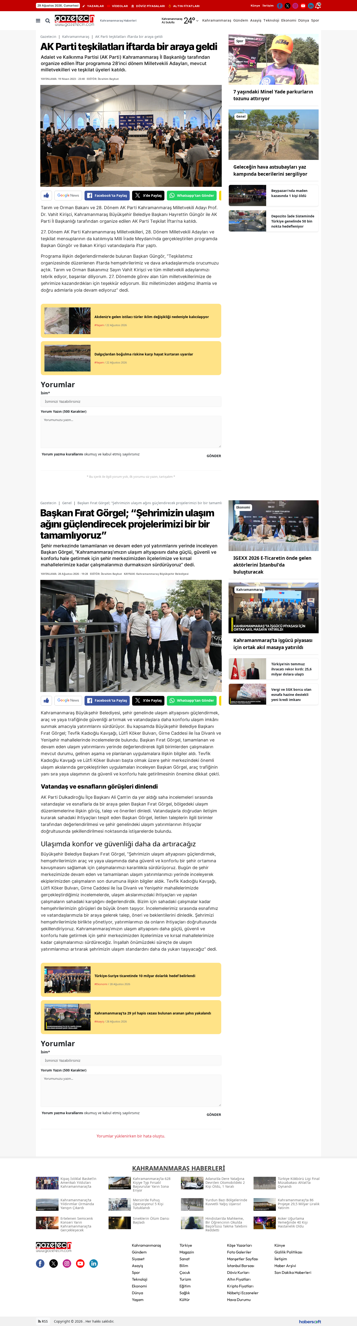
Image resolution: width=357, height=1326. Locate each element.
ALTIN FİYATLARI (186, 6)
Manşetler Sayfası (242, 1258)
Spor (136, 1272)
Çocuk (184, 1272)
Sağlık (184, 1292)
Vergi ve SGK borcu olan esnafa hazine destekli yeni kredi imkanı (291, 694)
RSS (44, 1321)
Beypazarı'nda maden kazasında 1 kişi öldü (289, 193)
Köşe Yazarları (239, 1245)
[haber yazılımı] (310, 1321)
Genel (67, 503)
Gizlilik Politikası (288, 1252)
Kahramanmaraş (75, 36)
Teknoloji (139, 1279)
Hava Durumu (239, 1299)
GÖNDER (214, 455)
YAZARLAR (95, 6)
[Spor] (274, 59)
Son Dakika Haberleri (292, 1272)
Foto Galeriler (239, 1252)
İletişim (268, 5)
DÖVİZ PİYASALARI (150, 6)
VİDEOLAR (120, 6)
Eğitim (185, 1286)
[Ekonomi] (274, 525)
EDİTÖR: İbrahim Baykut (103, 79)
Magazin (186, 1252)
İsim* (45, 393)
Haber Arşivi (285, 1265)
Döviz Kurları (238, 1272)
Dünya (137, 1292)
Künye (255, 5)
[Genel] (274, 134)
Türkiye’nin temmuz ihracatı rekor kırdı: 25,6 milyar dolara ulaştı (291, 669)
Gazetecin (48, 36)
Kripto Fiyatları (240, 1286)
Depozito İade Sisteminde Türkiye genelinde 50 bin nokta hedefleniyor (292, 221)
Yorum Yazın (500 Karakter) (63, 411)
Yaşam (138, 1299)
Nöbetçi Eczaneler (243, 1292)
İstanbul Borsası (240, 1265)
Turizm (185, 1279)
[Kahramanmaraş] (274, 607)
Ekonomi (139, 1286)
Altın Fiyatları (239, 1279)
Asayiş (137, 1265)
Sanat (184, 1258)
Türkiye (185, 1245)
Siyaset (138, 1258)
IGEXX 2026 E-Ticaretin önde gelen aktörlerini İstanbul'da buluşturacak (272, 565)
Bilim (183, 1265)
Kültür (184, 1299)
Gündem (139, 1252)
